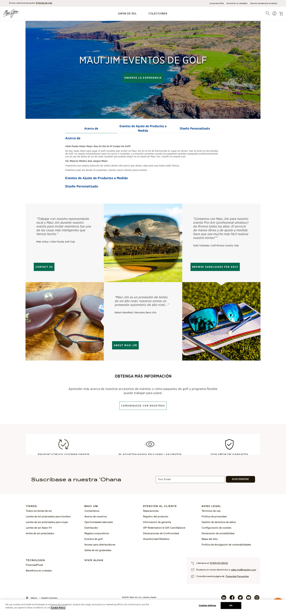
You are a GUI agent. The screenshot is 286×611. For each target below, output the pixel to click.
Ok (230, 605)
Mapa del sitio (210, 539)
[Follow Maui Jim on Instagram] (256, 599)
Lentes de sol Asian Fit (39, 528)
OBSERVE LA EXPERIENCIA (143, 77)
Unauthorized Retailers (156, 539)
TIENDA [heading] (31, 506)
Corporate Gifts (217, 3)
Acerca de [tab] (91, 128)
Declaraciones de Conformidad (161, 533)
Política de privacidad (214, 516)
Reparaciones (151, 511)
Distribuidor (91, 528)
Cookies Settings (207, 605)
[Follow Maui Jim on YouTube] (248, 599)
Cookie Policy (58, 607)
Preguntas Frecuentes (237, 576)
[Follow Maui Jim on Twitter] (240, 599)
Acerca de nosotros (95, 516)
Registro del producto (155, 516)
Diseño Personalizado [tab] (195, 128)
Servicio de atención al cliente (263, 3)
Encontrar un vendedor (237, 3)
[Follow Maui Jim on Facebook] (232, 599)
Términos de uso (211, 511)
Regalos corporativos (96, 533)
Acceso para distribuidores (99, 544)
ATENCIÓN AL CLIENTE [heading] (160, 506)
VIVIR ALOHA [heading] (93, 560)
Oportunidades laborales (98, 522)
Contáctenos (91, 511)
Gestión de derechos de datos (219, 522)
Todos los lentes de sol (39, 511)
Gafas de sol (127, 13)
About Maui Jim (125, 345)
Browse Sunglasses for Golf (215, 266)
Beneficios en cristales (39, 570)
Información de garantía (157, 522)
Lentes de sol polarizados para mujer (47, 522)
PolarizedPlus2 (34, 565)
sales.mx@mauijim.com (243, 569)
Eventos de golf (93, 539)
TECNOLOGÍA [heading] (35, 560)
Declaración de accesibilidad (218, 533)
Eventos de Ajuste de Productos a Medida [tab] (143, 128)
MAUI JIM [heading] (91, 506)
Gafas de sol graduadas (97, 550)
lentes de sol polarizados (40, 533)
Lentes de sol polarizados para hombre (48, 516)
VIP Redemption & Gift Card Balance (164, 528)
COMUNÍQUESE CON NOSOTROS (143, 405)
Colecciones (157, 13)
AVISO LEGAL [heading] (211, 506)
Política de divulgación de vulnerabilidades (226, 544)
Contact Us (44, 266)
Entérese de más (44, 3)
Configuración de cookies (216, 528)
